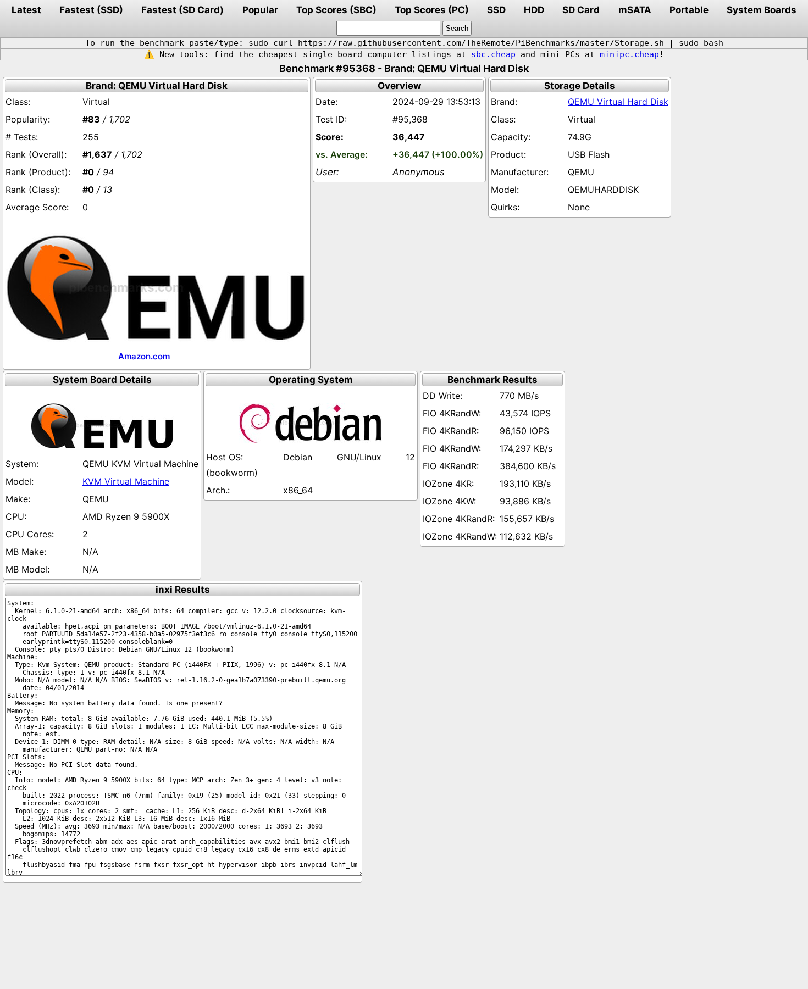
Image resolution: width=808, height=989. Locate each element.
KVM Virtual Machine (125, 481)
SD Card (581, 9)
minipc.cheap (629, 54)
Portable (689, 9)
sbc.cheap (493, 54)
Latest (26, 9)
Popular (260, 9)
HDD (534, 9)
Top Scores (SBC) (336, 9)
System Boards (761, 9)
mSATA (634, 9)
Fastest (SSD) (91, 9)
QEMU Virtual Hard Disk (618, 101)
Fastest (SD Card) (182, 9)
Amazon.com (144, 356)
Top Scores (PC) (432, 9)
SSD (496, 9)
